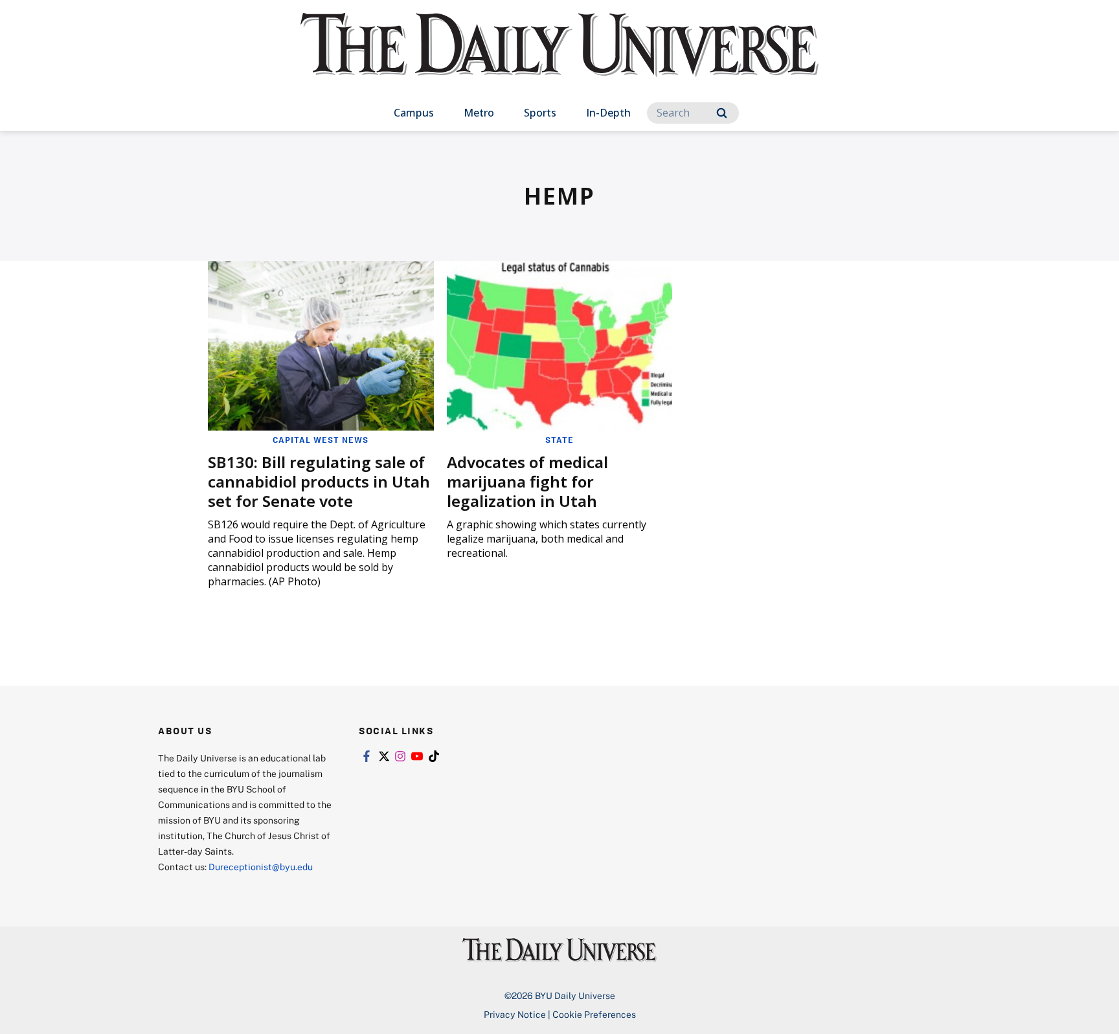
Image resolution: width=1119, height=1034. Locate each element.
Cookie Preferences (594, 1014)
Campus (414, 113)
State (559, 439)
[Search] (721, 113)
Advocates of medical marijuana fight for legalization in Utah (527, 481)
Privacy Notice (515, 1014)
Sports (540, 113)
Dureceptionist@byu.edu (261, 866)
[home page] (559, 58)
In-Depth (608, 113)
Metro (479, 113)
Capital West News (320, 439)
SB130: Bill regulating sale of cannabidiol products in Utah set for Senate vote (319, 481)
